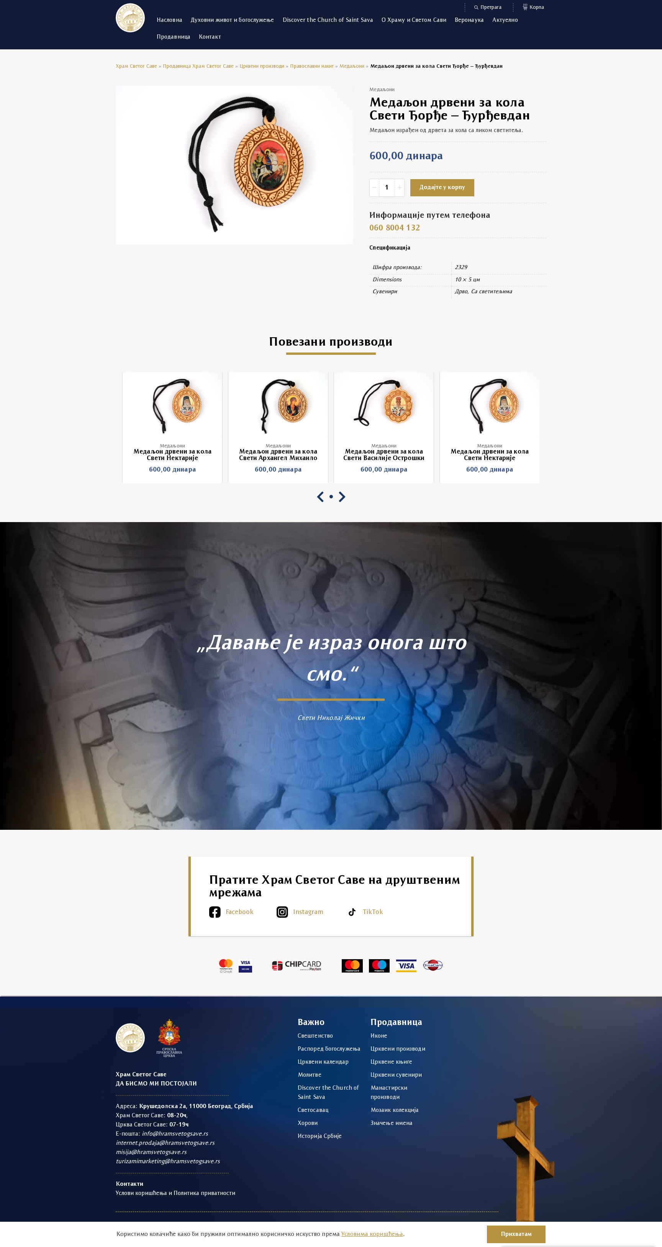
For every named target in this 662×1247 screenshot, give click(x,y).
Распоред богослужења (329, 1049)
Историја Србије (320, 1136)
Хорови (308, 1123)
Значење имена (391, 1123)
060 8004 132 (394, 228)
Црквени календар (323, 1062)
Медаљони (351, 66)
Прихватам (516, 1234)
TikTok (373, 912)
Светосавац (313, 1110)
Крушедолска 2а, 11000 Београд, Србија (196, 1106)
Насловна (169, 20)
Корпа (533, 6)
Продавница (173, 37)
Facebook (240, 912)
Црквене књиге (391, 1062)
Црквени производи (261, 66)
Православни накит (312, 66)
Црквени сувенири (396, 1075)
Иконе (379, 1036)
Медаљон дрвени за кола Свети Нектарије (384, 455)
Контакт (210, 37)
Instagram (308, 912)
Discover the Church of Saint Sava (328, 20)
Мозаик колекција (394, 1110)
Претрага (490, 7)
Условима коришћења (372, 1234)
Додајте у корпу (442, 187)
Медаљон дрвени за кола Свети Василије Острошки (278, 455)
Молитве (309, 1075)
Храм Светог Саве (136, 66)
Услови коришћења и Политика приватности (175, 1193)
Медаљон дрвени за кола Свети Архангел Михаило (172, 455)
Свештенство (315, 1036)
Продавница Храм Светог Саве (198, 66)
